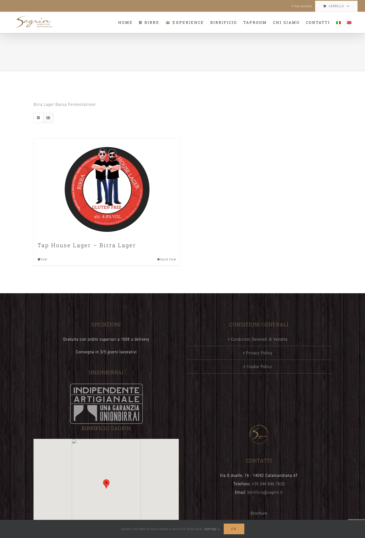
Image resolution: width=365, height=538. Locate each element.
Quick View (168, 259)
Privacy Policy (259, 352)
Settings (211, 529)
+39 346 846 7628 (268, 483)
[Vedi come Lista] (48, 118)
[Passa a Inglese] (349, 22)
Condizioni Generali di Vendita (259, 339)
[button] (106, 484)
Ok (234, 529)
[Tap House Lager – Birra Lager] (107, 187)
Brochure (259, 513)
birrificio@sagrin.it (265, 492)
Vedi (44, 259)
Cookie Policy (259, 366)
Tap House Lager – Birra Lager (86, 245)
